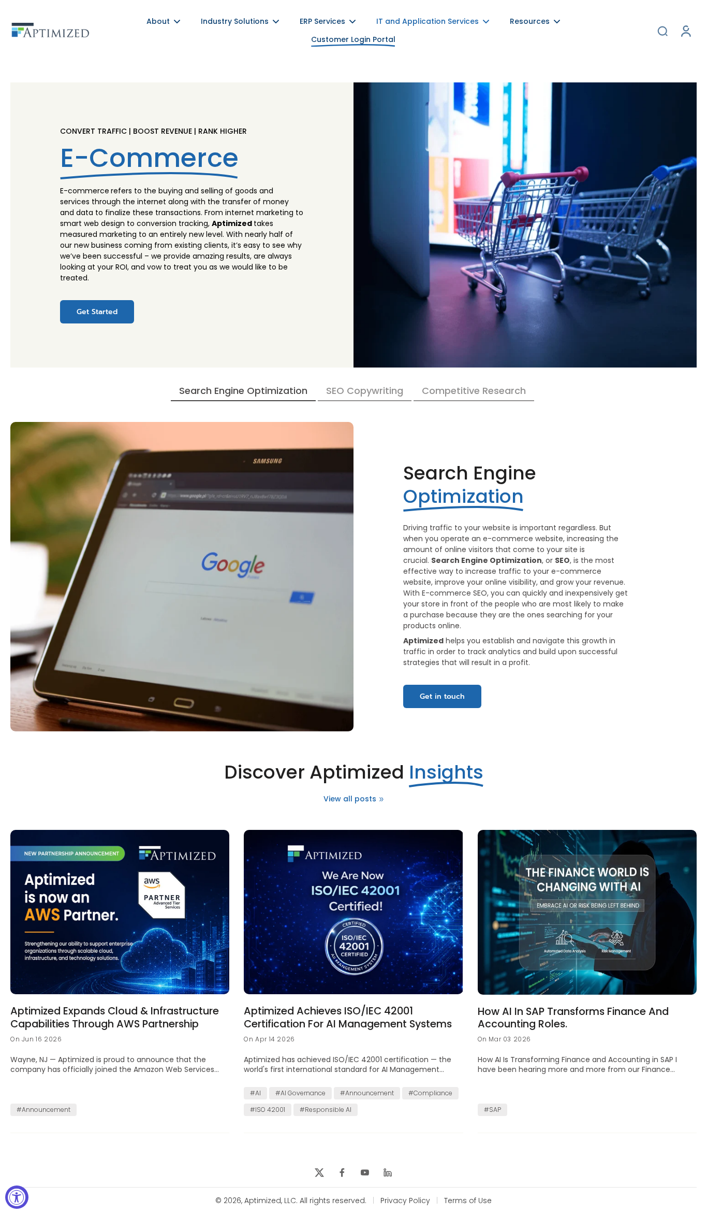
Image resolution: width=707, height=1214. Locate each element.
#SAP (492, 1109)
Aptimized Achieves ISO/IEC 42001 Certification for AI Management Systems (348, 1017)
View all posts (349, 799)
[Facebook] (342, 1172)
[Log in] (685, 30)
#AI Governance (300, 1093)
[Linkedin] (387, 1172)
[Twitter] (319, 1172)
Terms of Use (468, 1201)
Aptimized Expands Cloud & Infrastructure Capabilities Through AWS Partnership (114, 1017)
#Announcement (43, 1109)
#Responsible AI (325, 1109)
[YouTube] (365, 1172)
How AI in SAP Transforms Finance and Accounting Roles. (573, 1018)
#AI (255, 1093)
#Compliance (430, 1093)
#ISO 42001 (267, 1109)
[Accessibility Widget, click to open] (16, 1197)
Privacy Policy (405, 1201)
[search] (662, 30)
